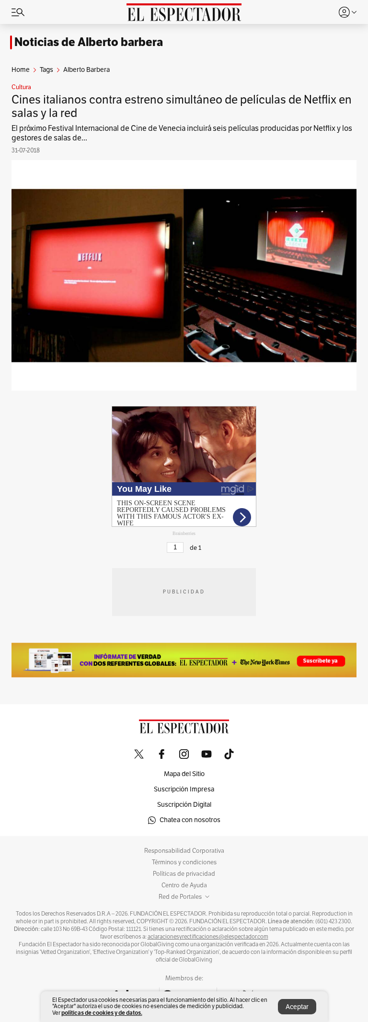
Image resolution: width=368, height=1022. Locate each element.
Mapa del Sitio (184, 774)
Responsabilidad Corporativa (184, 851)
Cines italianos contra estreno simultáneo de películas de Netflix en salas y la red (182, 106)
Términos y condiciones (184, 862)
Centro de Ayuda (184, 885)
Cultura (21, 87)
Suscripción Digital (184, 805)
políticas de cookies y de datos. (101, 1012)
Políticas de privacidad (184, 874)
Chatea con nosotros (190, 820)
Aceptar (297, 1007)
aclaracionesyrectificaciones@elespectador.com (208, 936)
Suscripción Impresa (184, 789)
